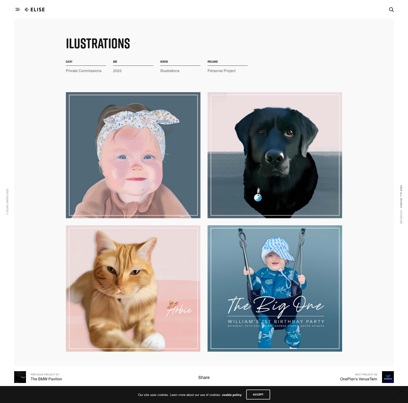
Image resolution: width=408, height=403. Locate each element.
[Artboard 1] (133, 155)
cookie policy (232, 394)
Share (204, 377)
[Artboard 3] (275, 288)
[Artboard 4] (133, 288)
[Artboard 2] (275, 155)
